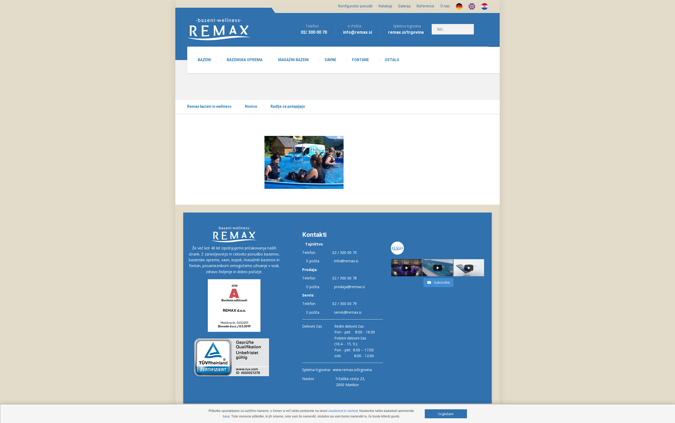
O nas (445, 6)
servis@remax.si (347, 312)
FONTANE (360, 60)
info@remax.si (346, 260)
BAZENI (204, 60)
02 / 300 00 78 (344, 278)
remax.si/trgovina (406, 32)
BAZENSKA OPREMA (244, 60)
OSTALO (392, 60)
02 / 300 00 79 (344, 303)
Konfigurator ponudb (355, 6)
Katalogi (385, 6)
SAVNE (330, 60)
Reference (425, 6)
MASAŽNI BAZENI (293, 60)
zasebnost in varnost (343, 411)
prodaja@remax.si (349, 286)
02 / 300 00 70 (344, 252)
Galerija (404, 6)
